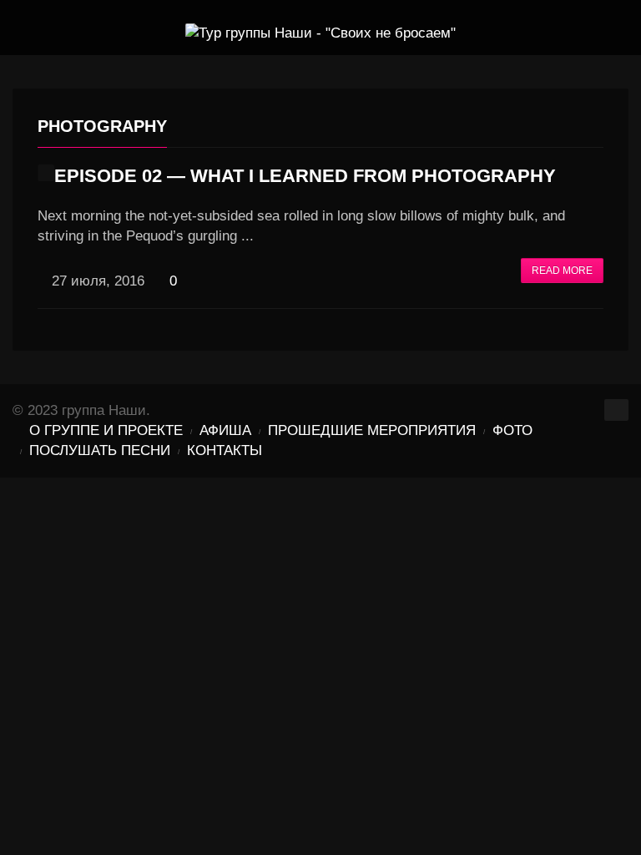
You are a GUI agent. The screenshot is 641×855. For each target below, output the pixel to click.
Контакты (224, 450)
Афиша (225, 430)
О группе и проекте (106, 430)
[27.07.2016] (46, 172)
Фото (512, 430)
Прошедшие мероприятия (372, 430)
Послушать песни (99, 450)
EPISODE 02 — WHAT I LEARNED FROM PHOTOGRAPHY (305, 175)
